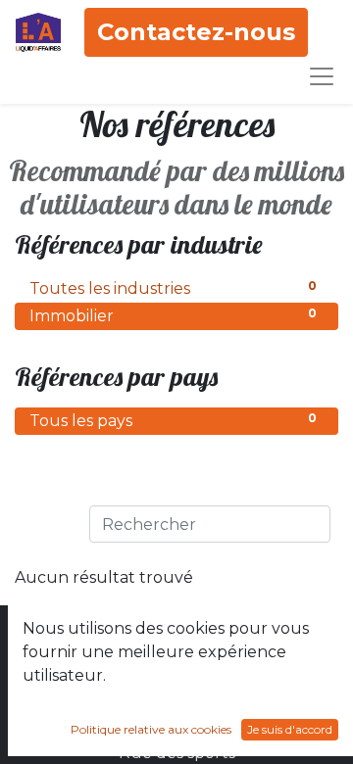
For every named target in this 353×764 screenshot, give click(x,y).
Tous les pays (173, 420)
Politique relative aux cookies (151, 729)
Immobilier (173, 315)
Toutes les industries (173, 288)
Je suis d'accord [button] (289, 729)
